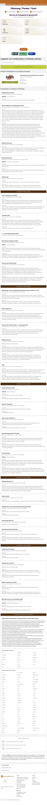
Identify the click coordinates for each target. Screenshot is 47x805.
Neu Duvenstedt (35, 679)
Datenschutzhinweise (21, 784)
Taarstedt (3, 732)
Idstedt (34, 725)
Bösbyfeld (34, 716)
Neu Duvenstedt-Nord (20, 728)
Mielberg (18, 693)
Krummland (3, 679)
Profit (18, 679)
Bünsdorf (18, 721)
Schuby (34, 695)
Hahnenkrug (3, 707)
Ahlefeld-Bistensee (4, 725)
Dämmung (2, 4)
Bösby (34, 714)
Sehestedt (34, 702)
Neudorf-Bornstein (36, 728)
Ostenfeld (34, 709)
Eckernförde (3, 728)
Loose (18, 732)
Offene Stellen (19, 796)
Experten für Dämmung (21, 643)
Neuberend (19, 723)
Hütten (3, 686)
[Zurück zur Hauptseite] (8, 776)
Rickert (34, 723)
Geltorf (3, 691)
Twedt (18, 725)
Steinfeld (34, 672)
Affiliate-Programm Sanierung (22, 778)
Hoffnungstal (35, 688)
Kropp (34, 691)
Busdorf (3, 730)
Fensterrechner (43, 4)
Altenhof (18, 716)
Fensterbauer (19, 781)
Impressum (19, 788)
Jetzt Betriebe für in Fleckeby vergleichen (23, 191)
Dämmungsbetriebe (20, 780)
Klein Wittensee (19, 684)
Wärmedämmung (8, 756)
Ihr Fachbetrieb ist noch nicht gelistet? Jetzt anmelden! (23, 614)
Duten (34, 686)
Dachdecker (19, 783)
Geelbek (3, 695)
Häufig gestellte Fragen (6, 767)
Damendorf (3, 702)
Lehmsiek (18, 695)
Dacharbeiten (9, 4)
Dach (33, 778)
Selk (2, 716)
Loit (33, 700)
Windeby (3, 693)
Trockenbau (19, 4)
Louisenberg (19, 702)
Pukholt (3, 714)
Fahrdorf (3, 700)
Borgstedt (34, 721)
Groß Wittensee (19, 672)
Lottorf (3, 721)
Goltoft (3, 709)
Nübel (18, 707)
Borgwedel (3, 677)
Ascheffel (3, 688)
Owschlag (18, 709)
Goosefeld (18, 677)
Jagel (18, 688)
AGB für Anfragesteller (21, 785)
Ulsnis (18, 691)
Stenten (34, 684)
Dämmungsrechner (34, 4)
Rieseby (18, 686)
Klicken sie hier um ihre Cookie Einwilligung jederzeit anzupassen (10, 799)
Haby (18, 714)
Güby (2, 672)
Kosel (2, 684)
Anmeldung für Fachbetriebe (22, 777)
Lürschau (34, 693)
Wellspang (19, 730)
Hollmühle (34, 730)
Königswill (34, 707)
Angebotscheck (26, 4)
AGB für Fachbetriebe (21, 787)
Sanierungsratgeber (36, 783)
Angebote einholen (5, 770)
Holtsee (34, 677)
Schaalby (3, 723)
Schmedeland (19, 700)
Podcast (18, 795)
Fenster (14, 4)
